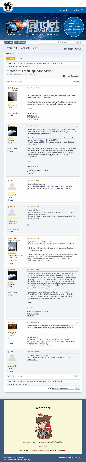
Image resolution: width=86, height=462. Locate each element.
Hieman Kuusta (32, 115)
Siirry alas (9, 82)
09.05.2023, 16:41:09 (33, 351)
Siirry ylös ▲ (78, 457)
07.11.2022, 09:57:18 (33, 322)
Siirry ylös (10, 376)
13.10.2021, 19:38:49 (33, 126)
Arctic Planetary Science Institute (37, 170)
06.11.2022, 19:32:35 (33, 206)
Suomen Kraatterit (33, 119)
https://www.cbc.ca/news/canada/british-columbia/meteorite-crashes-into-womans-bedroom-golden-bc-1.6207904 (51, 139)
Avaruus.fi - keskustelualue (21, 48)
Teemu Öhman (31, 114)
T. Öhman (14, 88)
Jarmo (12, 126)
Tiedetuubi (30, 174)
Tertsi (12, 322)
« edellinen (66, 76)
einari (12, 206)
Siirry (49, 388)
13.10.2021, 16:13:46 (33, 88)
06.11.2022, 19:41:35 (33, 238)
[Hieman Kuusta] (8, 110)
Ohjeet (60, 457)
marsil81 (13, 238)
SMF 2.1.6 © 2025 (9, 457)
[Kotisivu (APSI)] (8, 146)
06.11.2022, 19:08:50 (33, 180)
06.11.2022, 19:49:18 (33, 270)
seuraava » (75, 76)
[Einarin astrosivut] (8, 226)
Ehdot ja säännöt (68, 457)
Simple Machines (19, 457)
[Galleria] (8, 340)
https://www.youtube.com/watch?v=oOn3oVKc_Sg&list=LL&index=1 (50, 244)
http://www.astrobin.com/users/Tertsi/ (39, 345)
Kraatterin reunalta (33, 117)
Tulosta (76, 82)
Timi (12, 180)
